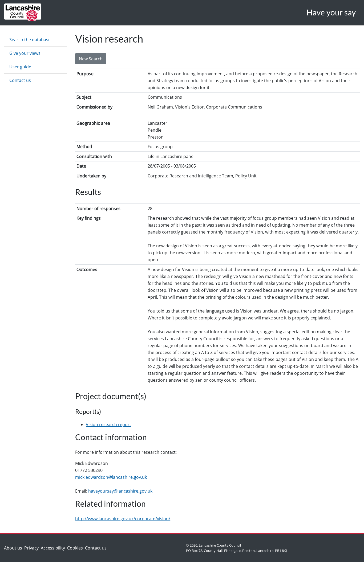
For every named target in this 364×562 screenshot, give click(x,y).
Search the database (30, 40)
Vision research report (108, 424)
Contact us (20, 80)
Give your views (25, 53)
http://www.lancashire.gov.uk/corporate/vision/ (122, 519)
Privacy (31, 548)
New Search (91, 59)
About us (14, 548)
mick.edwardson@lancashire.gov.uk (111, 477)
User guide (20, 67)
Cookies (75, 548)
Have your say (331, 12)
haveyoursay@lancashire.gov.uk (120, 491)
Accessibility (53, 548)
